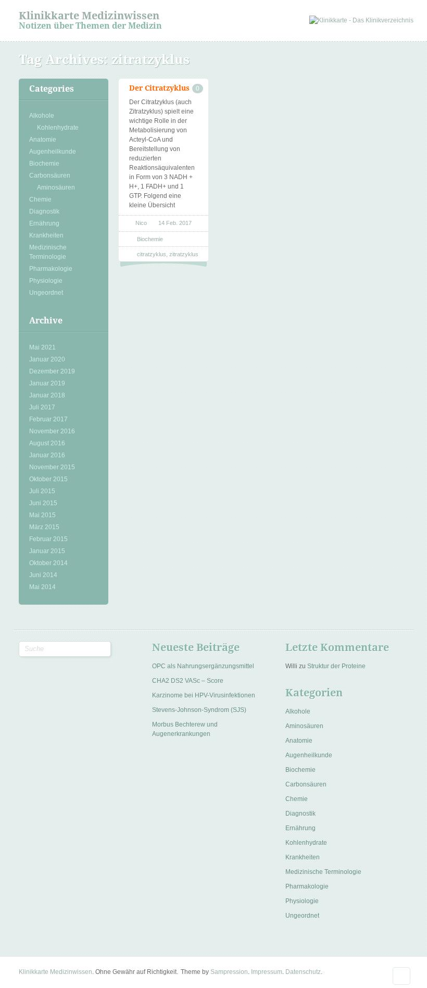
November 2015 (52, 467)
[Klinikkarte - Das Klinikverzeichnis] (361, 20)
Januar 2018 (47, 395)
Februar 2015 (48, 539)
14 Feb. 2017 (175, 223)
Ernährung (44, 223)
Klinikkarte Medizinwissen (89, 15)
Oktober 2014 (48, 563)
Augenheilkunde (52, 151)
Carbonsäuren (49, 175)
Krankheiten (46, 235)
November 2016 (52, 431)
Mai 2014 (42, 587)
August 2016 (47, 443)
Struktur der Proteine (336, 666)
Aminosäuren (56, 187)
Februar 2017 (48, 419)
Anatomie (42, 139)
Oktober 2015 (48, 479)
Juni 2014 (43, 575)
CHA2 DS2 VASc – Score (187, 680)
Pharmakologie (50, 268)
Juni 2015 (43, 503)
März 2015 (44, 527)
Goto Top (401, 976)
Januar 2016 (47, 455)
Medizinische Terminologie (48, 252)
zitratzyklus (183, 254)
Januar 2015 (47, 551)
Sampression (229, 972)
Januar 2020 (47, 359)
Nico (141, 223)
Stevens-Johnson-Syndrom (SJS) (199, 710)
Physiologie (45, 280)
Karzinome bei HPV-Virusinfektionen (203, 695)
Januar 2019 (47, 383)
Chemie (40, 199)
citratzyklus (151, 254)
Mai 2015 (42, 515)
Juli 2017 (42, 407)
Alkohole (41, 115)
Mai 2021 (42, 347)
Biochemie (44, 163)
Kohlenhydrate (58, 127)
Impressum (266, 972)
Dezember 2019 (52, 371)
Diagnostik (44, 211)
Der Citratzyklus (159, 88)
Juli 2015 (42, 491)
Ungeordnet (46, 292)
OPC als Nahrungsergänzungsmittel (203, 666)
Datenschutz (303, 972)
